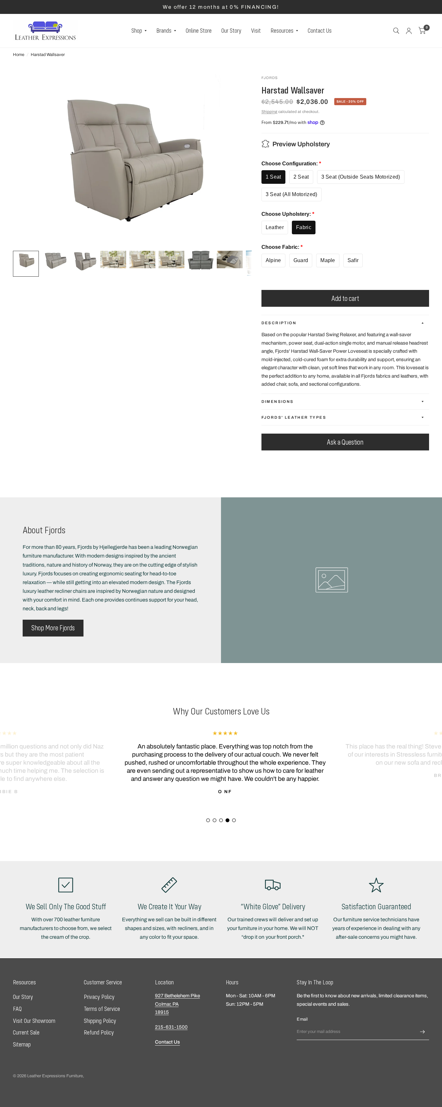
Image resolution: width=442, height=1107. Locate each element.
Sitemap (22, 1044)
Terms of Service (102, 1009)
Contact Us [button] (167, 1042)
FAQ (17, 1009)
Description (278, 323)
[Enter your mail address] (422, 1031)
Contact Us (320, 30)
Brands (163, 30)
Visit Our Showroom (34, 1020)
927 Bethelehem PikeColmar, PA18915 (177, 1004)
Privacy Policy (99, 997)
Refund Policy (99, 1032)
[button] (53, 628)
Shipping (269, 111)
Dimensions (277, 401)
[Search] (396, 31)
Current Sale (26, 1032)
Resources (282, 30)
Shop (136, 30)
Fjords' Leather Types (293, 417)
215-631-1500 (171, 1027)
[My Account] (409, 31)
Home (18, 54)
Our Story (231, 30)
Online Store (199, 30)
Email (302, 1019)
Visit (256, 30)
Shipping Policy (100, 1020)
